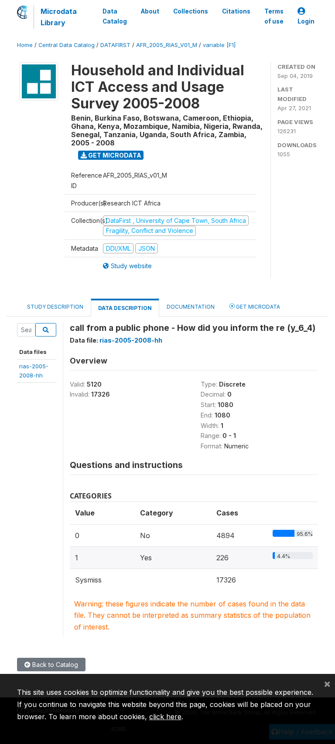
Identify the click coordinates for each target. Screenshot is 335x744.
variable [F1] (219, 45)
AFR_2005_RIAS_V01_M (166, 45)
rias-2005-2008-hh (130, 340)
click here (165, 716)
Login (305, 21)
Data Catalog (115, 16)
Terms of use (274, 16)
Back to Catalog (54, 664)
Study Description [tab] (55, 306)
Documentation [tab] (191, 306)
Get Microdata (114, 155)
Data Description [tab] (125, 308)
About (150, 11)
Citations (236, 11)
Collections (190, 11)
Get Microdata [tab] (257, 306)
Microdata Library (59, 17)
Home (25, 45)
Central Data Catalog (66, 45)
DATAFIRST (115, 45)
